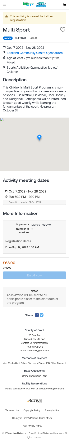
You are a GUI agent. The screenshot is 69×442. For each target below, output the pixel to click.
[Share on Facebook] (37, 316)
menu (4, 4)
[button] (62, 29)
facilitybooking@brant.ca (51, 388)
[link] (35, 52)
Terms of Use (46, 418)
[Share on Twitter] (41, 316)
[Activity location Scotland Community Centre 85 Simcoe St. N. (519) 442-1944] (39, 135)
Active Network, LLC (20, 433)
